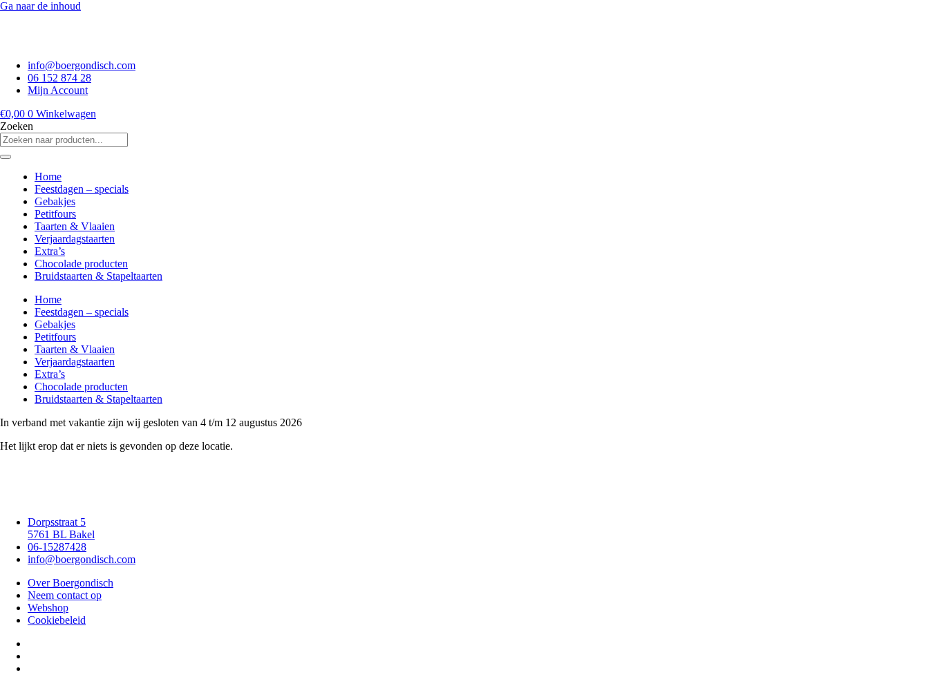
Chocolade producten (81, 263)
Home (48, 176)
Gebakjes (55, 201)
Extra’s (50, 251)
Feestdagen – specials (82, 189)
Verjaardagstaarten (75, 239)
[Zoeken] (5, 157)
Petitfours (55, 214)
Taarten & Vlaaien (75, 226)
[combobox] (64, 140)
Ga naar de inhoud (40, 6)
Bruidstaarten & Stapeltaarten (98, 276)
